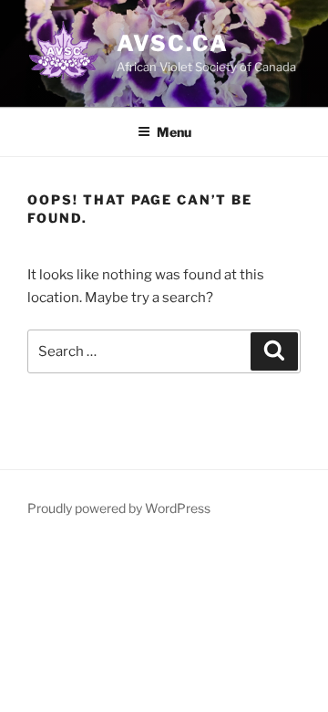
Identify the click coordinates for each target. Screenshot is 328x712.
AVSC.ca (172, 43)
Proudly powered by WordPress (118, 508)
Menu (174, 132)
